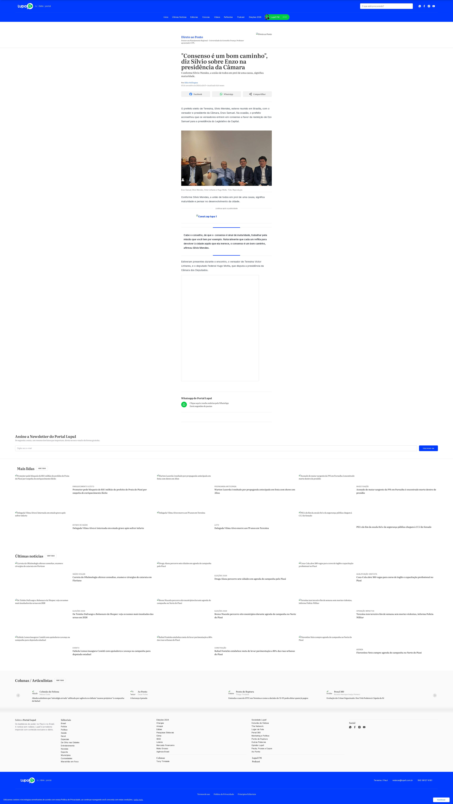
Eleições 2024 (162, 720)
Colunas (206, 17)
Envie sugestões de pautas (201, 406)
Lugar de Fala (258, 729)
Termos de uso (203, 794)
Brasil (63, 723)
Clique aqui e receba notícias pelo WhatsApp (209, 403)
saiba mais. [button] (138, 800)
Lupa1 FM (279, 17)
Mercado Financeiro (165, 745)
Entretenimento (68, 745)
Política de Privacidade (224, 794)
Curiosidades (66, 758)
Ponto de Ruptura (260, 739)
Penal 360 (256, 732)
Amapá (159, 726)
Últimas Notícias (179, 17)
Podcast (240, 17)
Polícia (64, 726)
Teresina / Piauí (381, 780)
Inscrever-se (428, 448)
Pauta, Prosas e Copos (262, 748)
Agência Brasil (162, 751)
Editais (159, 729)
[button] (430, 800)
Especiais (65, 739)
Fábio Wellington (191, 82)
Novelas (64, 749)
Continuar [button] (441, 800)
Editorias (194, 17)
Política (64, 730)
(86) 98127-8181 (425, 780)
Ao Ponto (256, 751)
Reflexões (228, 17)
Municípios (66, 755)
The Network (257, 726)
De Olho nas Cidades (70, 742)
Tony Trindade (162, 761)
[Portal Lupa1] (34, 6)
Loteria (159, 742)
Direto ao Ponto (192, 37)
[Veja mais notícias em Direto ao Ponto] (264, 40)
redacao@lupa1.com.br (402, 780)
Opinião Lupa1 (258, 745)
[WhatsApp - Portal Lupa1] (420, 6)
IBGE (158, 739)
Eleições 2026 (255, 17)
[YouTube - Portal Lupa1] (433, 6)
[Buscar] (410, 6)
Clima (158, 736)
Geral (63, 736)
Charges (160, 723)
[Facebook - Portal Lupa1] (424, 6)
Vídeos (217, 17)
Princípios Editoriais (247, 794)
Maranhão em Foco (70, 761)
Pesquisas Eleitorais (165, 732)
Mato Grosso (162, 748)
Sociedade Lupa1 (259, 720)
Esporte (64, 752)
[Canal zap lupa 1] (226, 216)
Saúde (64, 733)
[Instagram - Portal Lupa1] (429, 6)
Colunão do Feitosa (260, 723)
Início (166, 17)
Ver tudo (42, 468)
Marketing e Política (260, 736)
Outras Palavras (259, 742)
